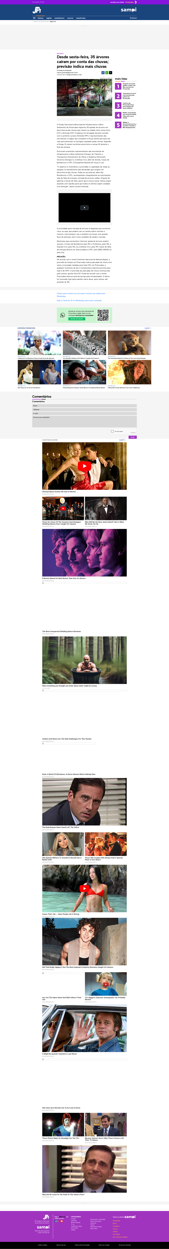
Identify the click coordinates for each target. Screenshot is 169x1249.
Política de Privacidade (82, 1245)
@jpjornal (62, 1217)
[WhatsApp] (106, 72)
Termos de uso (61, 1245)
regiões (49, 18)
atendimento (59, 18)
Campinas (116, 1226)
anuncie (70, 18)
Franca (115, 1229)
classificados (81, 18)
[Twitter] (110, 72)
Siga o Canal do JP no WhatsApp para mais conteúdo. (79, 300)
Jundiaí (115, 1231)
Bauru (115, 1223)
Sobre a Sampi (42, 1245)
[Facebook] (103, 72)
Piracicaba (116, 1234)
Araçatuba (116, 1221)
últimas (40, 18)
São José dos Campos (120, 1237)
